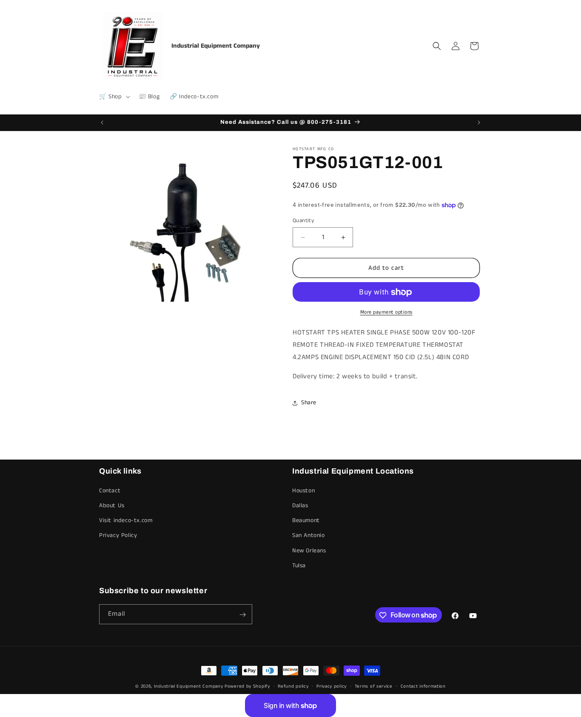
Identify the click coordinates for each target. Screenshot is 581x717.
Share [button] (308, 402)
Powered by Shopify (247, 686)
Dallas (300, 505)
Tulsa (299, 565)
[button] (114, 97)
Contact (109, 490)
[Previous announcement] (102, 122)
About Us (112, 505)
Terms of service (374, 686)
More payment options (386, 312)
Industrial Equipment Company (188, 686)
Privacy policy (331, 686)
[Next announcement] (479, 122)
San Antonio (308, 535)
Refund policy (293, 686)
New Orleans (309, 550)
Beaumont (306, 520)
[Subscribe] (242, 615)
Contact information (423, 686)
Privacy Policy (118, 535)
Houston (303, 490)
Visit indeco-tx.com (125, 520)
